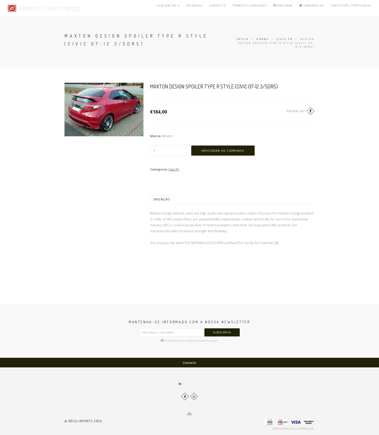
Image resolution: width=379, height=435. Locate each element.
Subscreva (222, 332)
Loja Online (167, 5)
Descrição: (162, 199)
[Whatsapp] (194, 396)
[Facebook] (310, 111)
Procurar (284, 5)
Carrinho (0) (313, 5)
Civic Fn (284, 39)
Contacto (217, 5)
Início (243, 39)
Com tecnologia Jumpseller (293, 428)
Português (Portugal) (350, 5)
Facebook (194, 5)
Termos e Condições (249, 5)
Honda (262, 39)
